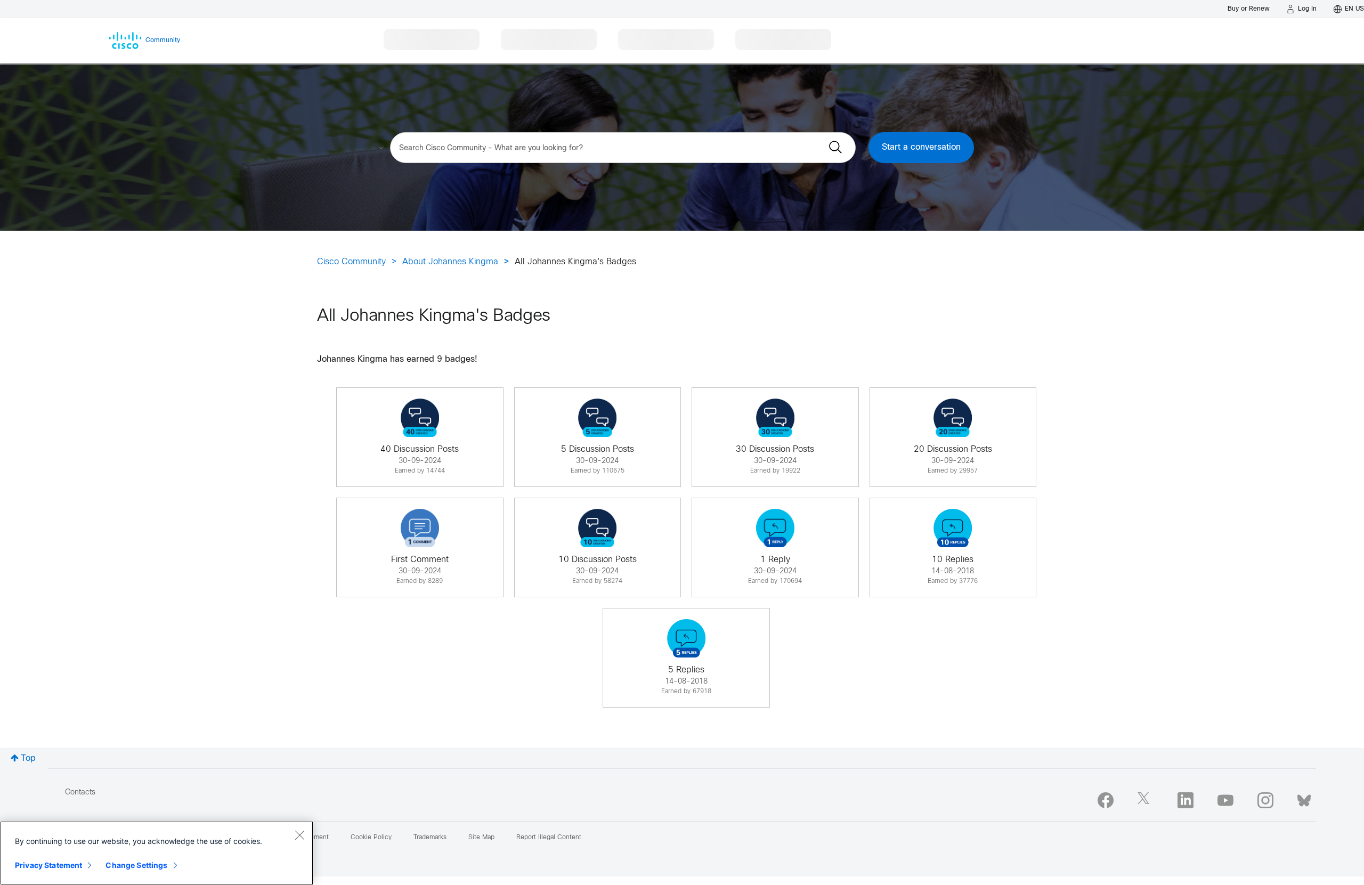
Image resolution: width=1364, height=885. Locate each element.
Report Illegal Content (548, 837)
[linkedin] (1186, 800)
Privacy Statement (48, 865)
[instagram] (1265, 800)
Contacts (80, 792)
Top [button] (28, 758)
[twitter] (1146, 800)
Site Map (481, 837)
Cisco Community (351, 262)
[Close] (299, 835)
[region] (156, 853)
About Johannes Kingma (450, 262)
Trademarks (429, 837)
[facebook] (1106, 800)
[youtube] (1225, 800)
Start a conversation (921, 147)
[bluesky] (1304, 798)
